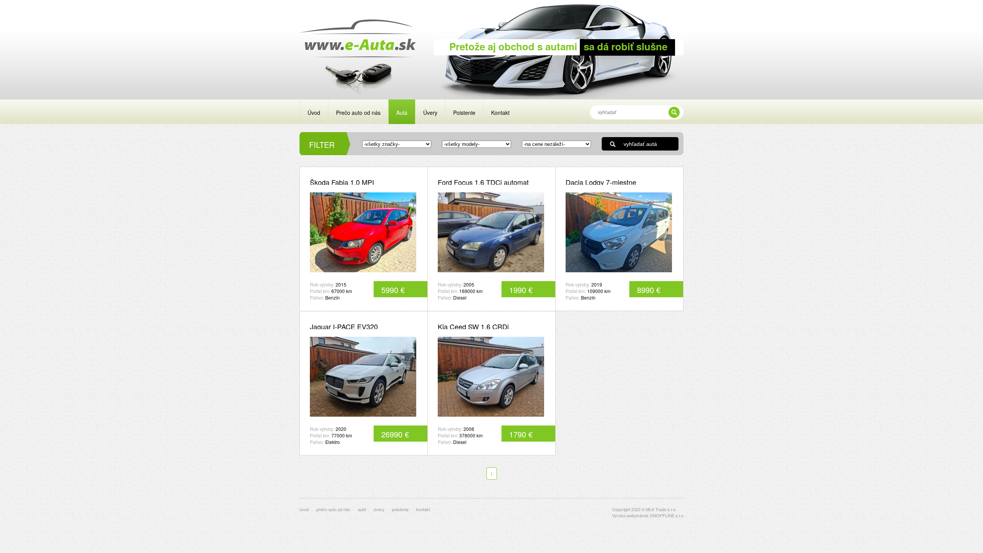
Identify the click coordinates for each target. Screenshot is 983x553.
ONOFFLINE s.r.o (666, 515)
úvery (379, 509)
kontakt (423, 509)
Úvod (314, 112)
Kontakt (500, 112)
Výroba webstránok (630, 515)
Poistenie (464, 112)
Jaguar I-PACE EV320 (344, 326)
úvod (304, 509)
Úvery (430, 112)
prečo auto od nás (333, 509)
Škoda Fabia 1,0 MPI (342, 182)
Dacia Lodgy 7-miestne (601, 182)
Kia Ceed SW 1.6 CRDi (473, 326)
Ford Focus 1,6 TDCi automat (483, 182)
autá (362, 509)
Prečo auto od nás (358, 112)
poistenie (400, 509)
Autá (401, 112)
